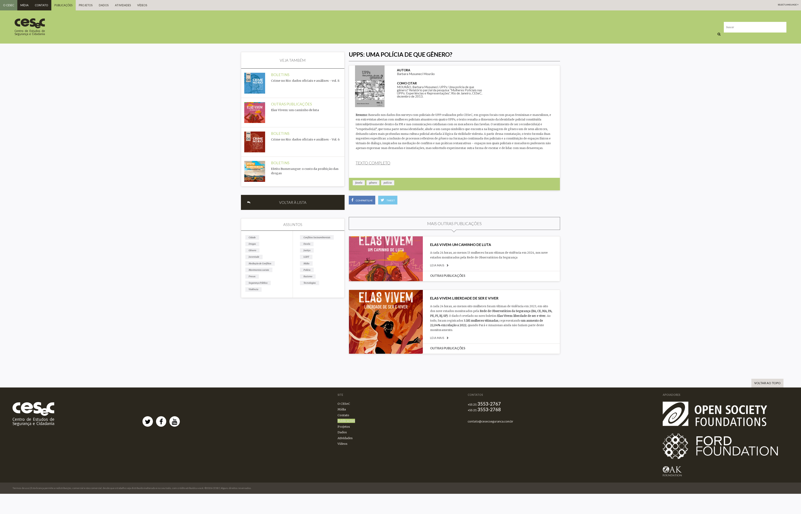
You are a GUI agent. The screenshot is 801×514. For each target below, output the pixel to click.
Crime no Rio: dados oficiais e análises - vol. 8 (305, 81)
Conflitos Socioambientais (317, 237)
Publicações (63, 5)
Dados (104, 5)
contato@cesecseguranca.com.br (490, 421)
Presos (252, 276)
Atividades (123, 5)
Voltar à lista (292, 202)
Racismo (308, 276)
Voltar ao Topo (767, 383)
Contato (41, 5)
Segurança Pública (258, 282)
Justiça (307, 250)
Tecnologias (310, 282)
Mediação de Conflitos (260, 263)
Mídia (24, 5)
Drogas (252, 243)
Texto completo (373, 162)
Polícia (307, 269)
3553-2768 (484, 409)
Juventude (254, 256)
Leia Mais (437, 265)
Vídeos (142, 5)
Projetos (86, 5)
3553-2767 (484, 404)
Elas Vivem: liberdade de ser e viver (464, 298)
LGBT (306, 256)
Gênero (252, 250)
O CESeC (8, 5)
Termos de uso (21, 488)
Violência (253, 289)
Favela (307, 243)
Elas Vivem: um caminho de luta (295, 110)
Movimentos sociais (259, 269)
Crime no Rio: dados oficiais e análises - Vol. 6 (305, 139)
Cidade (252, 237)
